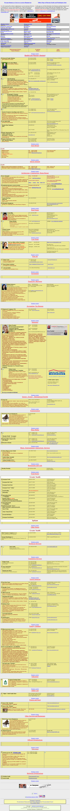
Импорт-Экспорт (27, 31)
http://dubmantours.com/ (52, 606)
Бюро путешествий (28, 36)
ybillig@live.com (35, 215)
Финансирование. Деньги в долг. (7, 28)
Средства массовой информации (53, 33)
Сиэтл (51, 801)
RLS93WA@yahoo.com (36, 632)
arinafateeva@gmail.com (36, 589)
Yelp (38, 182)
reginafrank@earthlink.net (37, 564)
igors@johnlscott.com (36, 221)
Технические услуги (51, 38)
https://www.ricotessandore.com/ (54, 242)
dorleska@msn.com (36, 187)
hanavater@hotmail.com (52, 259)
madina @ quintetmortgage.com (37, 290)
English (51, 60)
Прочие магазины (27, 33)
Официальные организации (29, 43)
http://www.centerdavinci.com (52, 650)
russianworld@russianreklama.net (38, 434)
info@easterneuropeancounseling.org (38, 112)
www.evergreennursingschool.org (53, 681)
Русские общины (46, 801)
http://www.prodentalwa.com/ (52, 123)
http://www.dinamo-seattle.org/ (53, 706)
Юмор (38, 802)
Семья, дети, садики (5, 40)
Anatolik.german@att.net (36, 232)
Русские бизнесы (20, 801)
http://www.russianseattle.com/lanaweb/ (37, 81)
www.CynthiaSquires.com (33, 373)
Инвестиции (49, 40)
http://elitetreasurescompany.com (54, 534)
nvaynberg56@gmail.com (34, 89)
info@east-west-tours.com (36, 585)
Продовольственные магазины (7, 33)
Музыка (48, 36)
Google (34, 182)
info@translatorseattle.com (37, 567)
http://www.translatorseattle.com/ (53, 568)
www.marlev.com (32, 134)
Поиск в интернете (28, 801)
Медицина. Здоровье (5, 24)
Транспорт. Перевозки (51, 28)
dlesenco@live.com (35, 617)
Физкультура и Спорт (28, 38)
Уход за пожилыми (28, 40)
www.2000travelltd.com (51, 594)
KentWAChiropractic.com (35, 70)
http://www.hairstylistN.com (53, 731)
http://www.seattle (52, 218)
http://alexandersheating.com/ (52, 204)
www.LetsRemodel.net (56, 183)
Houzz (30, 182)
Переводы (3, 36)
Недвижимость (27, 26)
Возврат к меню (35, 144)
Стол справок (33, 802)
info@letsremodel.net (36, 178)
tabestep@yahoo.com (51, 461)
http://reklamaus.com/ (53, 443)
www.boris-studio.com (52, 546)
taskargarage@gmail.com (36, 152)
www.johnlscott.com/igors (57, 221)
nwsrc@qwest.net (36, 69)
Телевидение (26, 45)
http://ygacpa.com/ (51, 312)
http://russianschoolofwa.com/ (52, 632)
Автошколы (49, 24)
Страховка (26, 28)
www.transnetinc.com (51, 404)
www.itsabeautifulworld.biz (36, 264)
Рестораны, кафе (50, 31)
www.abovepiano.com (52, 450)
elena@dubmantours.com (36, 607)
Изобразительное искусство (6, 31)
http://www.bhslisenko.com (36, 99)
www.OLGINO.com (50, 695)
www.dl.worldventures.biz (52, 617)
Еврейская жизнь (33, 778)
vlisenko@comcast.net (35, 98)
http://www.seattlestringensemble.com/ (54, 457)
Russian (51, 59)
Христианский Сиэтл (34, 776)
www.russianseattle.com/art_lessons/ (36, 261)
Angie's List (42, 182)
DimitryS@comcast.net (36, 168)
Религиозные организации (6, 45)
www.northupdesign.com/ (58, 189)
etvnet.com (17, 752)
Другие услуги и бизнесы (6, 38)
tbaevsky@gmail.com (36, 614)
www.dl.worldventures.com (52, 619)
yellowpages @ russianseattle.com (47, 11)
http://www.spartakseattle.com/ (53, 702)
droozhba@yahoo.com (33, 88)
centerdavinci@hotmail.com (37, 650)
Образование (3, 43)
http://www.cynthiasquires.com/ (53, 385)
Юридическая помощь (51, 26)
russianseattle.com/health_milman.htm (54, 64)
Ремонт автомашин (28, 24)
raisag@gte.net (50, 264)
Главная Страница (35, 800)
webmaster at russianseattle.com (37, 806)
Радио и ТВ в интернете (37, 801)
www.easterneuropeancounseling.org (54, 111)
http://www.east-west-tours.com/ (53, 584)
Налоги (48, 43)
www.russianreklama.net (51, 434)
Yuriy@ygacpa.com (35, 310)
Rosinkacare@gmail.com (36, 667)
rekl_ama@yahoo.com (54, 442)
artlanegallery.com (51, 267)
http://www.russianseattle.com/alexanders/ (55, 203)
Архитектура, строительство (6, 26)
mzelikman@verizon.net (36, 571)
